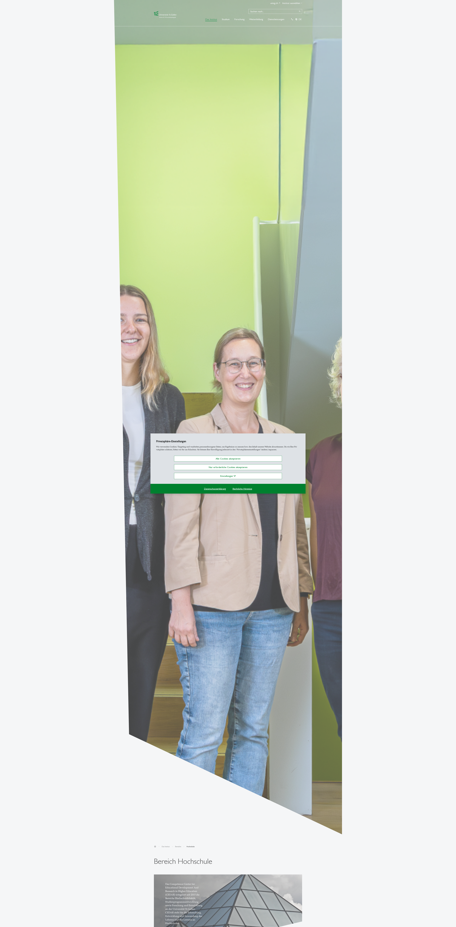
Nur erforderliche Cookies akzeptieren (228, 467)
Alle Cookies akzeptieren (228, 458)
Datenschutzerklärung (215, 488)
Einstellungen (227, 476)
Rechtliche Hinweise (242, 488)
